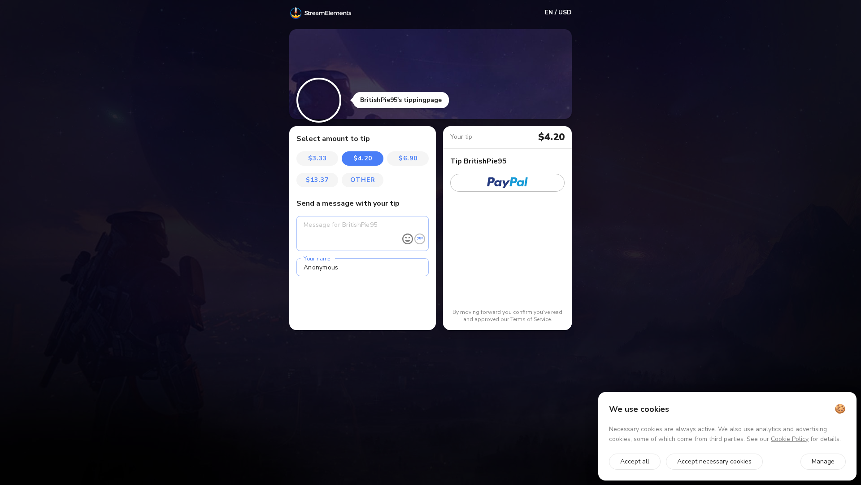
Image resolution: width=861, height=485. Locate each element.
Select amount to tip (333, 139)
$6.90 (408, 158)
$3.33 (317, 158)
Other (362, 180)
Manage (823, 461)
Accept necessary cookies (714, 461)
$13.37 (317, 180)
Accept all (634, 461)
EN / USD (558, 12)
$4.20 (362, 158)
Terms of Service (530, 319)
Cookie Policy (790, 439)
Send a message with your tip (348, 203)
